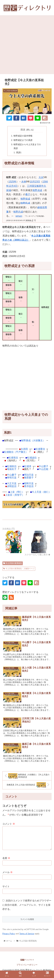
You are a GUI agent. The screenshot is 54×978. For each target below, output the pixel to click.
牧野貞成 (37, 190)
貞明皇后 (11, 486)
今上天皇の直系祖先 (14, 563)
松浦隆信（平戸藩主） (16, 452)
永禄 (23, 181)
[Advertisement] (27, 46)
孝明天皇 (11, 477)
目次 (23, 129)
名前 (6, 858)
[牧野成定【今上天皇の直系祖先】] (23, 118)
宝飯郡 (37, 186)
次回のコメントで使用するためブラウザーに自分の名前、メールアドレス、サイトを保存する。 (26, 904)
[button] (48, 669)
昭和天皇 (29, 483)
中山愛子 (43, 466)
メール (7, 872)
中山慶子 (11, 474)
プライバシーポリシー (27, 965)
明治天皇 (29, 474)
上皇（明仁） (17, 491)
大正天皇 (11, 483)
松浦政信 (11, 466)
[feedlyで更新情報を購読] (5, 597)
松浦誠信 (32, 457)
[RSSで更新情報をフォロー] (11, 597)
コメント (8, 824)
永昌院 (24, 449)
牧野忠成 (18, 211)
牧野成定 (18, 216)
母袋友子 (11, 469)
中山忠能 (43, 469)
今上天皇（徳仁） (41, 491)
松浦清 (27, 466)
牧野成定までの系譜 (23, 140)
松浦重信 (40, 449)
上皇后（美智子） (14, 494)
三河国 (30, 186)
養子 (27, 194)
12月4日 (13, 186)
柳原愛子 (29, 477)
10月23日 (35, 181)
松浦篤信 (13, 457)
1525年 (12, 181)
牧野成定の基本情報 (23, 136)
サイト (6, 886)
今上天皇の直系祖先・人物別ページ (20, 569)
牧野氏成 (25, 203)
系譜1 (18, 152)
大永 (41, 177)
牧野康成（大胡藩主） (33, 440)
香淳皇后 (29, 486)
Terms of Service (26, 934)
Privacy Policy (8, 934)
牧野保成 (25, 198)
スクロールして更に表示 (36, 554)
